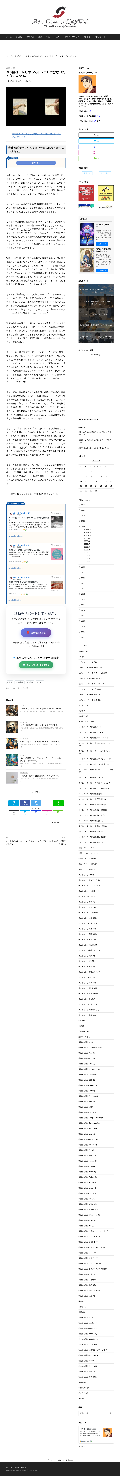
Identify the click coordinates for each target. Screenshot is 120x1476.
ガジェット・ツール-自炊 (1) (89, 694)
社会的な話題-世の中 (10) (88, 1366)
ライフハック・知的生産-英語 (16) (91, 842)
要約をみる (36, 163)
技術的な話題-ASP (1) (87, 1058)
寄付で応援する (36, 632)
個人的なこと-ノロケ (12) (88, 907)
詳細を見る (102, 244)
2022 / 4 (87, 553)
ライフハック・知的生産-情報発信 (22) (93, 810)
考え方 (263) (83, 1393)
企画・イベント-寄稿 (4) (87, 858)
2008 (83, 626)
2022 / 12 (87, 529)
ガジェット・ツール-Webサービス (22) (93, 673)
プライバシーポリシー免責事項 (60, 1460)
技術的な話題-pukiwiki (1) (88, 1172)
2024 (83, 515)
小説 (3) (81, 1026)
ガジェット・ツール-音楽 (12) (90, 700)
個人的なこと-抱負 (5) (87, 956)
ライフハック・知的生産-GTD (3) (91, 732)
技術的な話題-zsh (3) (86, 1226)
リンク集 (86, 37)
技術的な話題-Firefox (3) (88, 1085)
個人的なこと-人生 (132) (88, 918)
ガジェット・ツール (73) (88, 662)
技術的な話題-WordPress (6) (89, 1215)
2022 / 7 (87, 544)
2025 (83, 510)
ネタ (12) (82, 711)
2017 (83, 589)
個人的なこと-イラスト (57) (89, 891)
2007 (83, 632)
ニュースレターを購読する (36, 665)
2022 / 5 (87, 550)
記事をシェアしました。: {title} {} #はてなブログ (47, 796)
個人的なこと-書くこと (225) (89, 972)
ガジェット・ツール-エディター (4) (92, 684)
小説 (48, 37)
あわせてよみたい (19, 137)
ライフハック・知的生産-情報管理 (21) (93, 815)
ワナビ (41, 147)
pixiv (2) (81, 657)
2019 (83, 578)
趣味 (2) (81, 1398)
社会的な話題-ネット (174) (88, 1355)
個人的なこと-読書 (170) (88, 1004)
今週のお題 (49, 179)
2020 (83, 572)
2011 (83, 610)
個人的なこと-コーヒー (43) (89, 896)
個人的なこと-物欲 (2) (87, 977)
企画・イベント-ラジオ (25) (89, 853)
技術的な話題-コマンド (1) (88, 1242)
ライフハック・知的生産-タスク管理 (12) (94, 764)
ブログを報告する (32, 1470)
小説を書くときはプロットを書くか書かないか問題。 (41, 709)
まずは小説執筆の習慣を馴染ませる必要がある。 (39, 725)
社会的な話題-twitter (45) (88, 1334)
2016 (83, 594)
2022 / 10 (87, 535)
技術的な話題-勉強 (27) (87, 1285)
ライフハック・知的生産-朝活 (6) (91, 821)
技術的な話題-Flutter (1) (87, 1091)
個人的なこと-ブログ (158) (88, 912)
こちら (89, 111)
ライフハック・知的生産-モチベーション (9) (95, 783)
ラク (40, 371)
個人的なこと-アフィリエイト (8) (91, 885)
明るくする (105, 173)
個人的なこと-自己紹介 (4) (88, 999)
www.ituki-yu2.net (15, 536)
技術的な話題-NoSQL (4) (88, 1145)
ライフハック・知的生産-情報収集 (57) (93, 804)
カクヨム (25, 229)
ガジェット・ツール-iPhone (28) (91, 667)
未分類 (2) (82, 1307)
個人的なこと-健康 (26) (87, 929)
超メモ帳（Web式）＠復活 (18, 7)
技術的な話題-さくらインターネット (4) (93, 1231)
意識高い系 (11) (84, 1037)
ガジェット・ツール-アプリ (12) (90, 678)
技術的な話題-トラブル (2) (88, 1258)
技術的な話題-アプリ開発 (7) (89, 1236)
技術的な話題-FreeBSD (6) (88, 1096)
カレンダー (83, 456)
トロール (57, 331)
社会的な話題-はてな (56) (88, 1344)
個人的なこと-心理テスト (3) (89, 950)
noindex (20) (83, 651)
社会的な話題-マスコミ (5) (88, 1361)
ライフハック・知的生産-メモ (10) (91, 777)
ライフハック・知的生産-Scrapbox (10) (93, 738)
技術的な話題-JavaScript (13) (89, 1123)
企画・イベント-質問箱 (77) (89, 869)
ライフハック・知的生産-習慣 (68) (91, 831)
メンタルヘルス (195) (86, 721)
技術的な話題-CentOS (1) (88, 1074)
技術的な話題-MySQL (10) (88, 1139)
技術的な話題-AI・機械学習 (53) (90, 1047)
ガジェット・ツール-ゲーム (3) (90, 689)
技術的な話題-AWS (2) (87, 1064)
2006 (83, 637)
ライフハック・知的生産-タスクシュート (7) (95, 759)
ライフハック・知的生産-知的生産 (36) (93, 826)
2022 (83, 526)
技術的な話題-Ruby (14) (87, 1182)
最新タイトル (83, 281)
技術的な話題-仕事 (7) (87, 1274)
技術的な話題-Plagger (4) (88, 1161)
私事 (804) (82, 1382)
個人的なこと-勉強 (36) (87, 939)
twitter (22, 447)
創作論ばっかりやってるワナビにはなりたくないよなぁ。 (36, 134)
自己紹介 (19, 37)
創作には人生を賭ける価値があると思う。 (94, 448)
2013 (83, 605)
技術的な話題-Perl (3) (86, 1150)
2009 (83, 621)
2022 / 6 (87, 547)
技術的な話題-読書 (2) (87, 1296)
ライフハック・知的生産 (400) (90, 727)
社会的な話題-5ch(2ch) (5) (88, 1323)
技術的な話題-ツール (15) (88, 1253)
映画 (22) (82, 1301)
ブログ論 (30, 37)
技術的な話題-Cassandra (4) (89, 1069)
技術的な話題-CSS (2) (87, 1080)
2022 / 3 (87, 556)
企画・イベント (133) (86, 848)
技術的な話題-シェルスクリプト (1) (92, 1247)
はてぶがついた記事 (86, 350)
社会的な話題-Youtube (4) (88, 1339)
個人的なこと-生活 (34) (87, 983)
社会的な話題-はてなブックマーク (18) (93, 1350)
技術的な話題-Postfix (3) (87, 1166)
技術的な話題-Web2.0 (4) (88, 1204)
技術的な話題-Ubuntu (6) (88, 1193)
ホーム (9, 37)
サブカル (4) (83, 705)
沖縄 (40, 37)
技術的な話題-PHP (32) (87, 1155)
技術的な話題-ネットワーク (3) (90, 1263)
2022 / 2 (87, 559)
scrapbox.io (82, 1446)
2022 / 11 (87, 532)
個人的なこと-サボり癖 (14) (89, 902)
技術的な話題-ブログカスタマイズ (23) (93, 1269)
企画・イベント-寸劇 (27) (88, 864)
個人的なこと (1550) (86, 875)
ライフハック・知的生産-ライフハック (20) (95, 788)
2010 (83, 616)
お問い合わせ (100, 37)
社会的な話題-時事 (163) (88, 1377)
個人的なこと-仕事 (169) (88, 923)
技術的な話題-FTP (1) (87, 1101)
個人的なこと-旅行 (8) (87, 966)
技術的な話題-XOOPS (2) (88, 1220)
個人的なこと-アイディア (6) (89, 880)
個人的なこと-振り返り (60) (89, 961)
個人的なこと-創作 (15, 81)
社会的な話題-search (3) (88, 1328)
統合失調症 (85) (84, 1388)
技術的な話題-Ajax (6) (87, 1053)
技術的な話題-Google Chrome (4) (91, 1118)
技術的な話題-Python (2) (88, 1177)
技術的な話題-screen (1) (88, 1188)
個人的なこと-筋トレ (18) (88, 988)
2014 (83, 599)
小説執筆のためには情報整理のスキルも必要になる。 (41, 776)
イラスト (57, 37)
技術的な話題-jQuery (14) (88, 1128)
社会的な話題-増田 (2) (87, 1371)
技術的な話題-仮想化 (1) (87, 1280)
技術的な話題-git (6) (86, 1107)
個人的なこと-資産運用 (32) (89, 1010)
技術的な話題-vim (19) (87, 1199)
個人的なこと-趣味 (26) (87, 1015)
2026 (83, 505)
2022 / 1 (87, 562)
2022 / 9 (87, 538)
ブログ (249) (83, 716)
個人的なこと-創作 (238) (88, 934)
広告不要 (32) (84, 1031)
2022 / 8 (87, 541)
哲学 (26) (82, 1020)
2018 (83, 583)
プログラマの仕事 (72, 37)
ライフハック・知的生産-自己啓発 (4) (92, 837)
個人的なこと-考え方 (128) (88, 993)
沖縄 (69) (82, 1312)
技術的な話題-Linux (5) (87, 1134)
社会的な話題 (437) (86, 1317)
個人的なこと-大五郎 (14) (88, 945)
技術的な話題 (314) (86, 1042)
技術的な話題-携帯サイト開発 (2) (91, 1290)
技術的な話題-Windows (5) (88, 1209)
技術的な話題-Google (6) (88, 1112)
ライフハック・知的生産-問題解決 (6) (92, 799)
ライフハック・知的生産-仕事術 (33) (92, 794)
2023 (83, 521)
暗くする (87, 173)
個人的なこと (30, 81)
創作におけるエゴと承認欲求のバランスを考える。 (40, 742)
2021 (83, 567)
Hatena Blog (20, 1470)
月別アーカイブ (84, 500)
